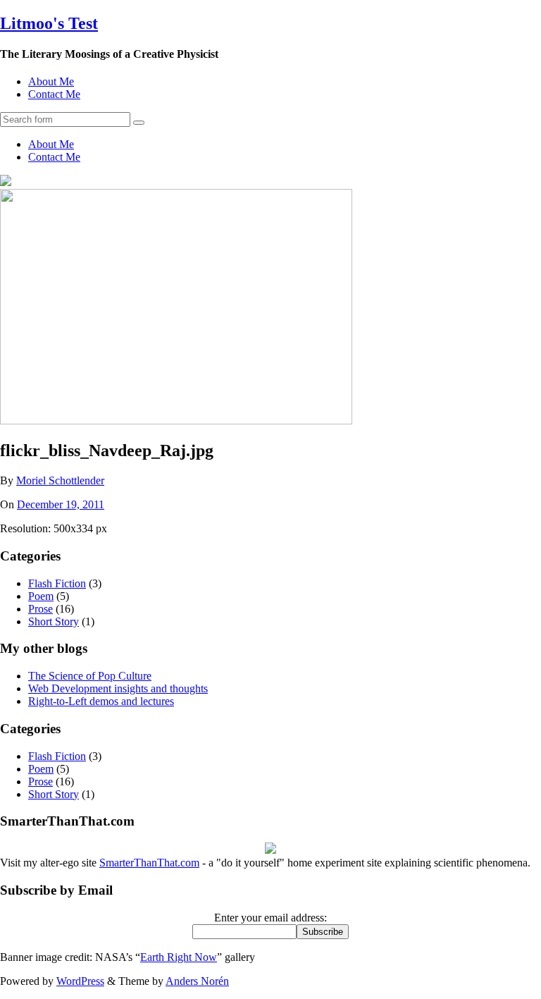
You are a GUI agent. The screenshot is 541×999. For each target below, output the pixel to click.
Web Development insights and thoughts (118, 688)
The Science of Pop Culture (89, 676)
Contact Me (54, 94)
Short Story (53, 621)
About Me (51, 81)
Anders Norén (197, 981)
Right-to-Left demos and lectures (101, 701)
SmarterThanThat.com (149, 863)
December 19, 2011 (60, 504)
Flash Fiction (57, 583)
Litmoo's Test (49, 23)
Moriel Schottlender (60, 480)
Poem (41, 596)
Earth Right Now (178, 957)
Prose (40, 609)
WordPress (80, 981)
